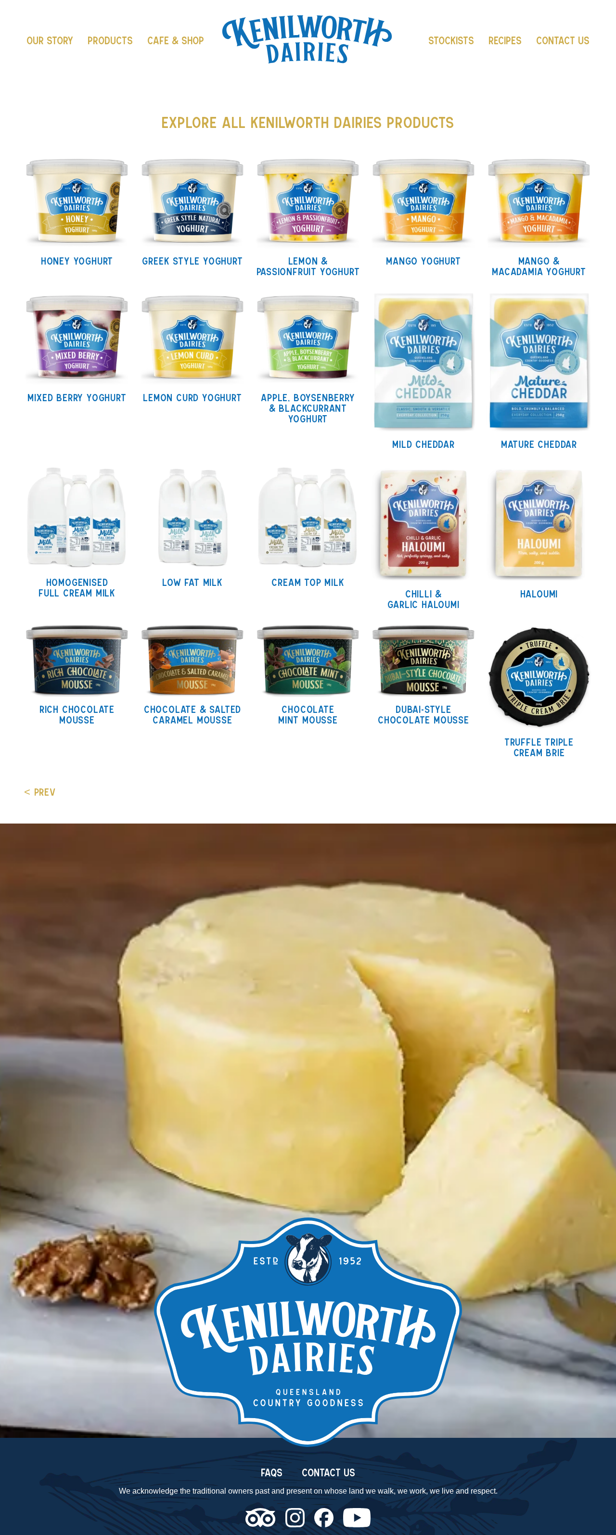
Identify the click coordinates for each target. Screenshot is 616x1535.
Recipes (505, 41)
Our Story (49, 41)
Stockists (451, 41)
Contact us (563, 41)
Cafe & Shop (175, 41)
